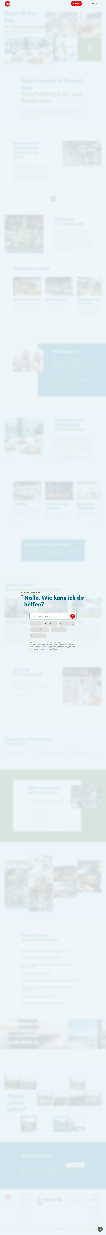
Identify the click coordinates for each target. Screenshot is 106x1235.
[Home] (7, 4)
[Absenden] (72, 616)
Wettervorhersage (67, 624)
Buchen (76, 4)
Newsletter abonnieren (39, 630)
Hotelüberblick (50, 624)
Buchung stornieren (38, 636)
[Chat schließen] (100, 1229)
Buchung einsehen (58, 630)
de (86, 4)
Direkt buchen (36, 624)
